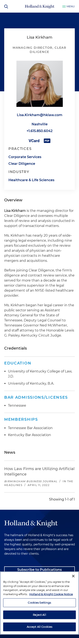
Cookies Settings (39, 602)
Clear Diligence (21, 164)
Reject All (39, 614)
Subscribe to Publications (39, 570)
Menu (71, 6)
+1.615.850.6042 (39, 131)
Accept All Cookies (39, 626)
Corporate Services (24, 157)
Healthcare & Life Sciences (31, 180)
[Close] (73, 576)
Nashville (40, 124)
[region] (39, 603)
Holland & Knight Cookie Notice (51, 594)
